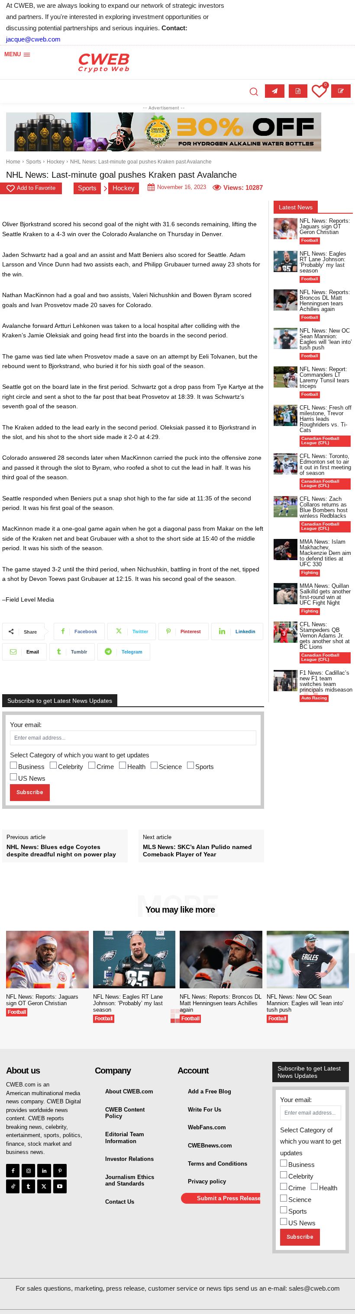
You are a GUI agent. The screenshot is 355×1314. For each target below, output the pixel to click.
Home (13, 162)
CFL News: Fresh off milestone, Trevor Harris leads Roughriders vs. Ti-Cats (326, 418)
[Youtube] (60, 1186)
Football (309, 240)
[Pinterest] (60, 1170)
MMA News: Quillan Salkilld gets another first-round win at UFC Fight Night (325, 594)
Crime (105, 766)
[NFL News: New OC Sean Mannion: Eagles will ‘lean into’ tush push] (285, 338)
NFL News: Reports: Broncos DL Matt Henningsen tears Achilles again (325, 300)
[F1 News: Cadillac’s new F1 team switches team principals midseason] (285, 680)
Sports (33, 162)
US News (31, 778)
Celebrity (70, 766)
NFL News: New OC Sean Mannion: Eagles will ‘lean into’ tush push (326, 339)
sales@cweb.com (314, 1288)
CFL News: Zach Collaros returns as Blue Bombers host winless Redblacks (324, 507)
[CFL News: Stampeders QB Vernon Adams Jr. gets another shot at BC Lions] (285, 632)
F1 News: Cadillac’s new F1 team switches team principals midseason (326, 681)
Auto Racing (314, 697)
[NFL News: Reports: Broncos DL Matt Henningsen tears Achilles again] (285, 300)
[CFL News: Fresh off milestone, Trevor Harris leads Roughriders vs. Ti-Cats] (285, 415)
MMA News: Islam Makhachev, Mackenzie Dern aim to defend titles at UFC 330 (325, 552)
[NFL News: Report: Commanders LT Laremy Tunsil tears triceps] (285, 377)
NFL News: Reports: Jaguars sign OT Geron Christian (325, 226)
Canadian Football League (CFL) (320, 440)
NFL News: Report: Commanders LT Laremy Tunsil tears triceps (324, 377)
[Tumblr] (28, 1186)
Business (31, 766)
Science (170, 766)
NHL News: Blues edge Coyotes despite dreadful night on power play (61, 850)
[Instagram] (28, 1170)
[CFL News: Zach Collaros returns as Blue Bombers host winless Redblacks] (285, 506)
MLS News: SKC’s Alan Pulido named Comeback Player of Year (197, 850)
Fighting (309, 572)
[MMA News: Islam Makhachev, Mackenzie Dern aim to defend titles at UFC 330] (285, 549)
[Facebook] (12, 1170)
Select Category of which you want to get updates (79, 755)
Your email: (26, 724)
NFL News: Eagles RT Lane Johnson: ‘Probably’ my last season (323, 262)
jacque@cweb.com (33, 39)
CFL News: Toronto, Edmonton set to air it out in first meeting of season (325, 464)
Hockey (56, 162)
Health (136, 766)
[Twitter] (44, 1186)
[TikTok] (12, 1186)
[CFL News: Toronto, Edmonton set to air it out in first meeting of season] (285, 463)
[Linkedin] (44, 1170)
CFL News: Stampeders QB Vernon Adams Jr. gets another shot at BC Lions (325, 635)
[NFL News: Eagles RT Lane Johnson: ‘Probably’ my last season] (285, 261)
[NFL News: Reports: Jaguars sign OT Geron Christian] (285, 228)
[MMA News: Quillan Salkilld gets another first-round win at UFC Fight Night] (285, 593)
